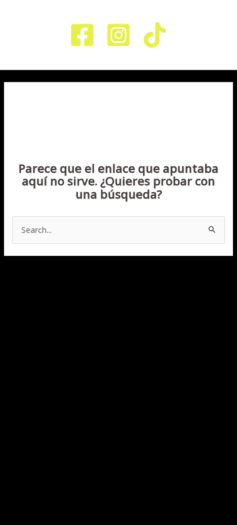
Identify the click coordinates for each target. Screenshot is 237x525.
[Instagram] (118, 35)
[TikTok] (154, 35)
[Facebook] (82, 35)
